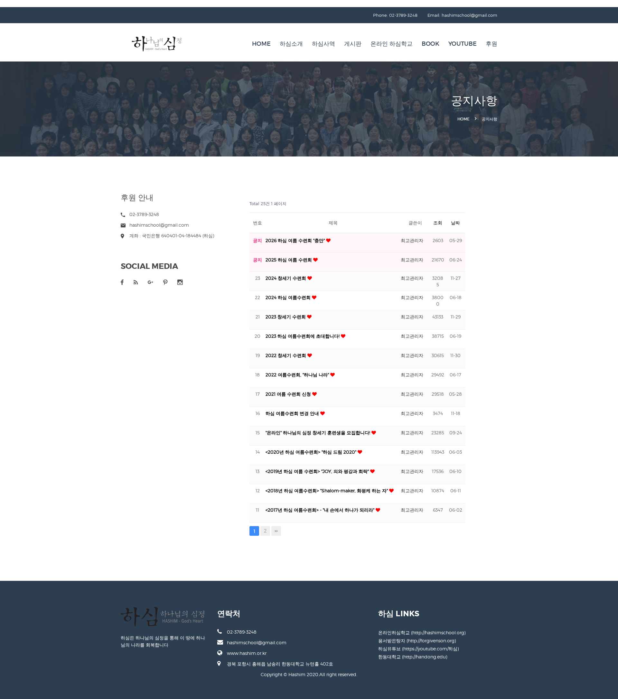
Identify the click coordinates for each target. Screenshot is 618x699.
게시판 (352, 43)
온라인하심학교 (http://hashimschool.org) (421, 632)
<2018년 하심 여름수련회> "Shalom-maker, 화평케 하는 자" (327, 490)
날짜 (455, 222)
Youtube (462, 43)
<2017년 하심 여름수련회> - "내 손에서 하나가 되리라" (321, 510)
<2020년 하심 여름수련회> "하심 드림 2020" (312, 452)
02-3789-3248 (242, 632)
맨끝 (276, 531)
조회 (437, 222)
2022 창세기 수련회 (286, 355)
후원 (491, 43)
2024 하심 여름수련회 (289, 297)
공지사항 (489, 119)
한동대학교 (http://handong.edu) (412, 656)
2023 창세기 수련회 (286, 316)
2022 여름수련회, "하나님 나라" (298, 374)
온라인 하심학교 (391, 43)
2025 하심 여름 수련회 (289, 259)
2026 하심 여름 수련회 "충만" (296, 240)
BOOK (430, 43)
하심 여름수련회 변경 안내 (293, 413)
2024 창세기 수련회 (286, 278)
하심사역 (323, 43)
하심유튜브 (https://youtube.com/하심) (418, 648)
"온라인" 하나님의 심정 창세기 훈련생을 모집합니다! (318, 432)
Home (261, 43)
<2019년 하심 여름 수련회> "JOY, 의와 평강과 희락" (318, 471)
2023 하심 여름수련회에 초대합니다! (303, 336)
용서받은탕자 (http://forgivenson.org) (417, 640)
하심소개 (291, 43)
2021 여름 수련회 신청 (289, 394)
